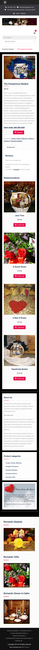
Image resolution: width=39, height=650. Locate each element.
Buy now (19, 132)
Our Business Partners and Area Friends (19, 638)
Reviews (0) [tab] (11, 147)
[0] (35, 33)
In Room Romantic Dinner (18, 633)
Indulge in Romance (12, 466)
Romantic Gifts (10, 477)
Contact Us (18, 640)
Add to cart (21, 225)
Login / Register (21, 13)
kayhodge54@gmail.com (26, 7)
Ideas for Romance (19, 635)
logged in (16, 169)
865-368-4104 (11, 7)
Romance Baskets (13, 630)
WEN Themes (25, 647)
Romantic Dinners (11, 473)
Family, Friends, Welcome (19, 138)
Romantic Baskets (8, 49)
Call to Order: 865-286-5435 (14, 127)
